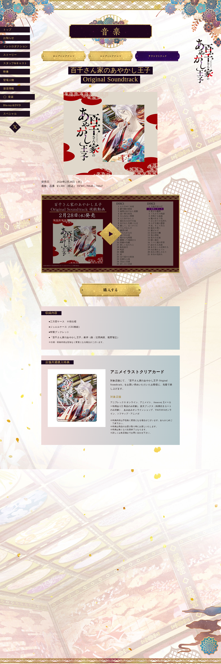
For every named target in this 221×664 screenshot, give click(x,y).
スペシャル (10, 113)
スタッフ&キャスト (15, 63)
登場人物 (8, 80)
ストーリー (10, 54)
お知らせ (8, 38)
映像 (6, 71)
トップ (7, 29)
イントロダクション (15, 46)
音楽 (11, 96)
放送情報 (8, 88)
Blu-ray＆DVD (12, 105)
